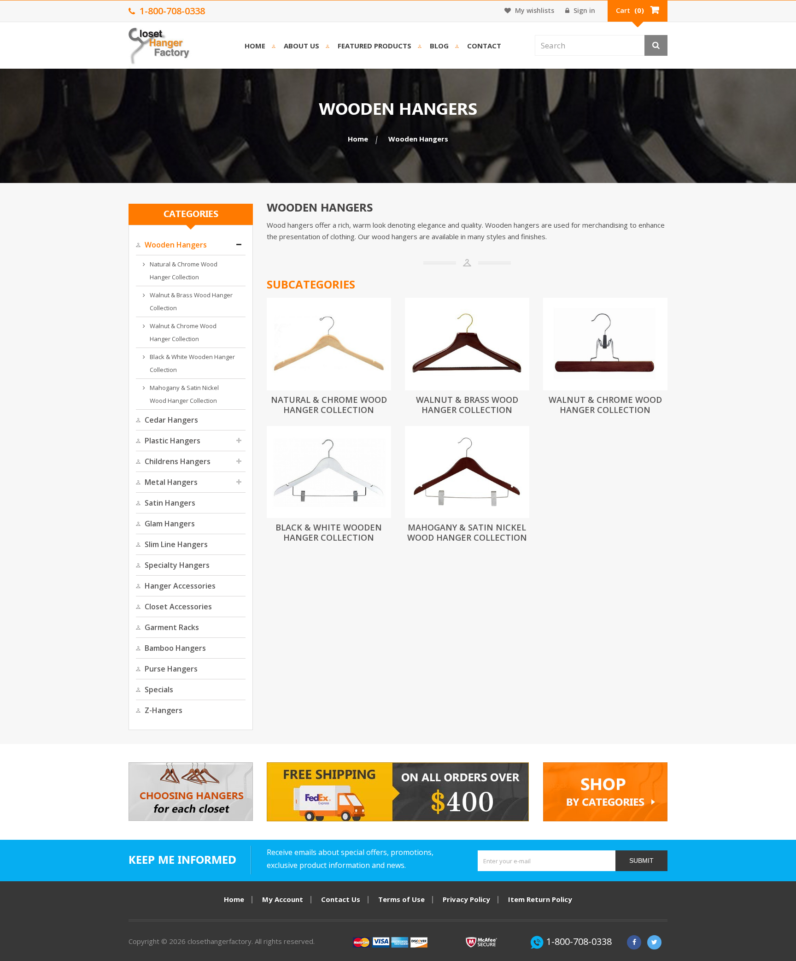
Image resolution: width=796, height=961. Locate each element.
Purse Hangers (171, 669)
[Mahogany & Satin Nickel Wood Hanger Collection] (467, 472)
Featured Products (374, 45)
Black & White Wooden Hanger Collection (192, 363)
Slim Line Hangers (176, 544)
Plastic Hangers (172, 441)
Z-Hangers (163, 710)
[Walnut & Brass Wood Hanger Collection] (467, 344)
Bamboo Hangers (175, 648)
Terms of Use (401, 899)
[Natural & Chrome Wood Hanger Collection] (329, 344)
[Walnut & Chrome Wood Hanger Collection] (605, 344)
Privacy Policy (466, 899)
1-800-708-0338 (579, 941)
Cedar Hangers (171, 420)
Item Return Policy (540, 899)
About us (301, 45)
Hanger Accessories (180, 586)
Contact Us (340, 899)
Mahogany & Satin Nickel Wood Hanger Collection (184, 394)
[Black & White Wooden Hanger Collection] (329, 472)
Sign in (583, 10)
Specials (159, 689)
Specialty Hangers (177, 565)
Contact (484, 45)
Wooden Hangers (176, 245)
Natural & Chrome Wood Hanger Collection (183, 270)
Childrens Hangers (178, 461)
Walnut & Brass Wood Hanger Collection (191, 301)
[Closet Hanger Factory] (160, 48)
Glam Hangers (170, 524)
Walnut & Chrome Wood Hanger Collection (183, 332)
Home (255, 45)
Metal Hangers (171, 482)
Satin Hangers (170, 503)
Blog (439, 45)
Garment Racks (172, 627)
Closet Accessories (178, 606)
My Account (282, 899)
